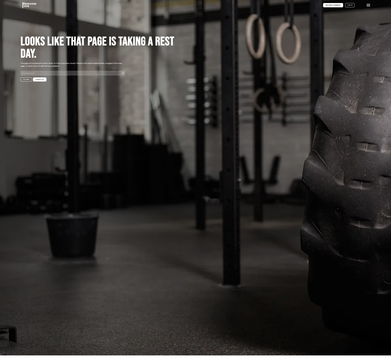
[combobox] (71, 73)
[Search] (123, 73)
